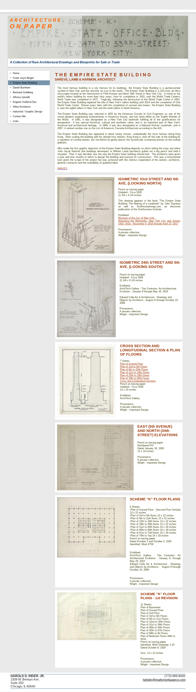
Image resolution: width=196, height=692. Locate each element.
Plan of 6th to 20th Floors (134, 369)
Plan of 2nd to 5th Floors (133, 366)
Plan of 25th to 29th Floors (134, 375)
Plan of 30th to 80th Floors (134, 378)
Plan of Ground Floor (131, 363)
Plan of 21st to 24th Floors (134, 372)
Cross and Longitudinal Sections (138, 381)
